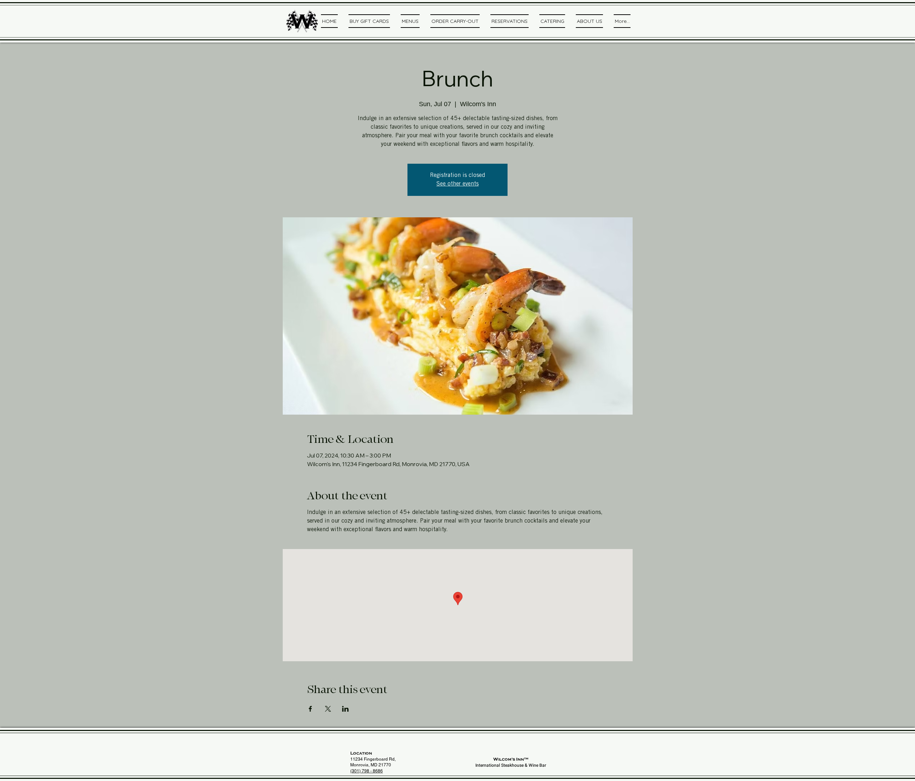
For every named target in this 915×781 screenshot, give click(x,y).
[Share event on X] (328, 709)
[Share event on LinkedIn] (345, 709)
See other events (457, 184)
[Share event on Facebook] (310, 709)
